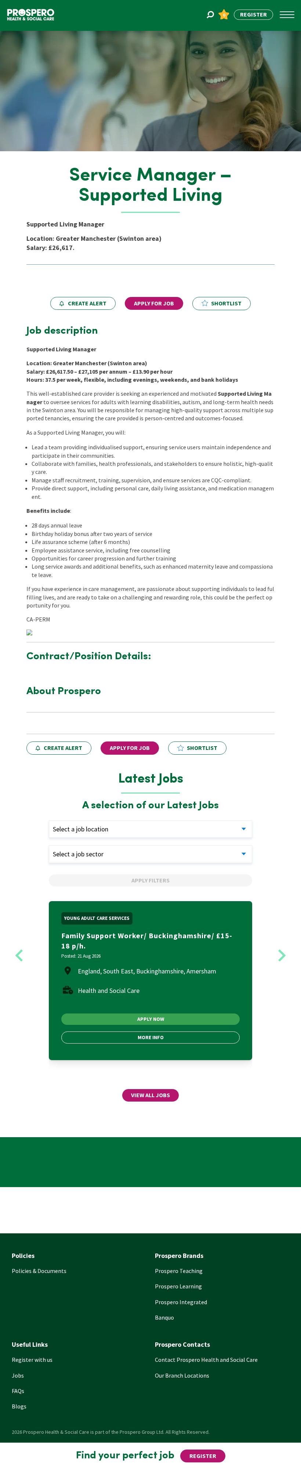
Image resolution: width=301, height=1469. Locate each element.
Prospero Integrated (181, 1302)
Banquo (164, 1317)
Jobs (18, 1375)
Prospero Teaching (179, 1270)
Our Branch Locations (182, 1375)
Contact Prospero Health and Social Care (206, 1359)
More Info (151, 1037)
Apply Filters (150, 880)
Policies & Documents (39, 1270)
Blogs (19, 1406)
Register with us (32, 1359)
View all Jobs (150, 1095)
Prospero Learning (178, 1286)
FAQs (18, 1390)
